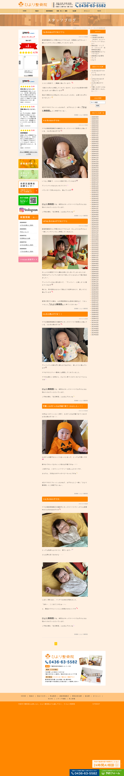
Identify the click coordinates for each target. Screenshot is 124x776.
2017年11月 (95, 322)
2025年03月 (95, 151)
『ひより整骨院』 (56, 304)
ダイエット (97, 696)
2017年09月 (95, 326)
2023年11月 (95, 184)
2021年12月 (95, 231)
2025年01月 (95, 155)
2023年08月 (95, 190)
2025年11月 (95, 135)
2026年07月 (95, 119)
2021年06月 (95, 243)
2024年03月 (95, 176)
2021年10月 (95, 235)
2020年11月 (95, 257)
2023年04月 (95, 198)
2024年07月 (95, 168)
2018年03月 (95, 314)
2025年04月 (95, 149)
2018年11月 (95, 302)
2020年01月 (95, 277)
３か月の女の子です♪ (51, 499)
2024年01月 (95, 180)
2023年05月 (95, 196)
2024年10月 (95, 161)
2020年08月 (95, 263)
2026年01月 (95, 131)
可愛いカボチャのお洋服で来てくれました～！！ (63, 406)
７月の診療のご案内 (26, 251)
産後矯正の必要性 (98, 56)
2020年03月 (95, 273)
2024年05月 (95, 172)
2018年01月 (95, 318)
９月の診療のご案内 (26, 225)
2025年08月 (95, 141)
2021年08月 (95, 239)
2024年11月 (95, 159)
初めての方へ (42, 696)
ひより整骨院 (48, 204)
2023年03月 (95, 200)
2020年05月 (95, 269)
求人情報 (72, 698)
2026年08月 (95, 117)
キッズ (94, 58)
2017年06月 (95, 328)
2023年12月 (95, 182)
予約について (24, 232)
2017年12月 (95, 320)
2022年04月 (95, 223)
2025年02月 (95, 153)
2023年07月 (95, 192)
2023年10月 (95, 186)
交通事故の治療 (25, 238)
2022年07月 (95, 216)
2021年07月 (95, 241)
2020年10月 (95, 259)
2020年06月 (95, 267)
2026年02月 (95, 129)
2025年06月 (95, 145)
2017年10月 (95, 324)
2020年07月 (95, 265)
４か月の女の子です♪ (51, 120)
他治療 (87, 696)
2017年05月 (95, 330)
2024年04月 (95, 174)
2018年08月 (95, 308)
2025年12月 (95, 133)
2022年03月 (95, 225)
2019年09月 (95, 286)
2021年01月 (95, 253)
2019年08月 (95, 288)
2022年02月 (95, 227)
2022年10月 (95, 210)
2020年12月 (95, 255)
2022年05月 (95, 220)
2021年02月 (95, 251)
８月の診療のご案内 (26, 245)
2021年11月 (95, 233)
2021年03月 (95, 249)
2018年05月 (95, 312)
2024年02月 (95, 178)
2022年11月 (95, 208)
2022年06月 (95, 218)
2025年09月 (95, 139)
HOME (24, 11)
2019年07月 (95, 290)
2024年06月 (95, 170)
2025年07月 (95, 143)
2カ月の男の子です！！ (52, 314)
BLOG (50, 698)
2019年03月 (95, 296)
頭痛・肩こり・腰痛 (62, 11)
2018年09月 (95, 306)
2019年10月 (95, 284)
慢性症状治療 (77, 696)
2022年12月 (95, 206)
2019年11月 (95, 282)
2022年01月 (95, 229)
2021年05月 (95, 245)
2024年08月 (95, 166)
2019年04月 (95, 294)
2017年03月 (95, 334)
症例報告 (95, 35)
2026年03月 (95, 127)
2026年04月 (95, 125)
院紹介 (31, 696)
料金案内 (53, 696)
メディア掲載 (61, 698)
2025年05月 (95, 147)
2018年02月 (95, 316)
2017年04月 (95, 332)
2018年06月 (95, 310)
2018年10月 (95, 304)
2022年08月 (95, 214)
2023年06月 (95, 194)
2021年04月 (95, 247)
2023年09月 (95, 188)
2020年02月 (95, 275)
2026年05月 (95, 123)
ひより (94, 60)
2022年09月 (95, 212)
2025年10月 (95, 137)
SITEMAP (96, 704)
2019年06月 (95, 292)
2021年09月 (95, 237)
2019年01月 (95, 300)
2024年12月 (95, 157)
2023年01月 (95, 204)
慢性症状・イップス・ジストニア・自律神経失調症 (98, 47)
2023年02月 (95, 202)
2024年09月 (95, 163)
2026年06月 (95, 121)
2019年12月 (95, 280)
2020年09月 (95, 261)
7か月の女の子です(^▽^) (53, 32)
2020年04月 (95, 271)
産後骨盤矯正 (64, 696)
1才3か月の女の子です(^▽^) (55, 221)
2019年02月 (95, 298)
